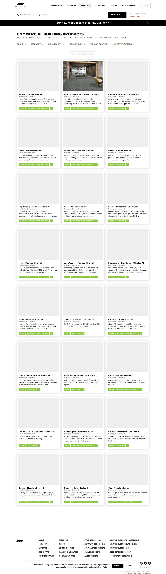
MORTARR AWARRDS (67, 556)
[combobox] (117, 15)
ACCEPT (117, 566)
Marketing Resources (68, 552)
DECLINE (129, 566)
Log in (145, 5)
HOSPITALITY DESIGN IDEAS (94, 544)
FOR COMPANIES (45, 544)
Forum (114, 5)
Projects (71, 5)
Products (85, 5)
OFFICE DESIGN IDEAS (92, 540)
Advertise (43, 548)
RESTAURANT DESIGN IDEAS (94, 548)
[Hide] (147, 23)
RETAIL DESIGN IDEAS (91, 552)
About (41, 540)
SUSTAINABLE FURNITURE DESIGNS (123, 544)
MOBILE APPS (44, 552)
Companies (100, 5)
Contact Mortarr (46, 556)
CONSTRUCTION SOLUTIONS (121, 556)
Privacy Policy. (102, 567)
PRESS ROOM (64, 540)
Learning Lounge (66, 548)
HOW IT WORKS (128, 5)
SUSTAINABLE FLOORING (119, 548)
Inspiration (56, 5)
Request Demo (135, 16)
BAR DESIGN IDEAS (90, 556)
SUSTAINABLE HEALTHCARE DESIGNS (124, 540)
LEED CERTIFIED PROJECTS (120, 552)
